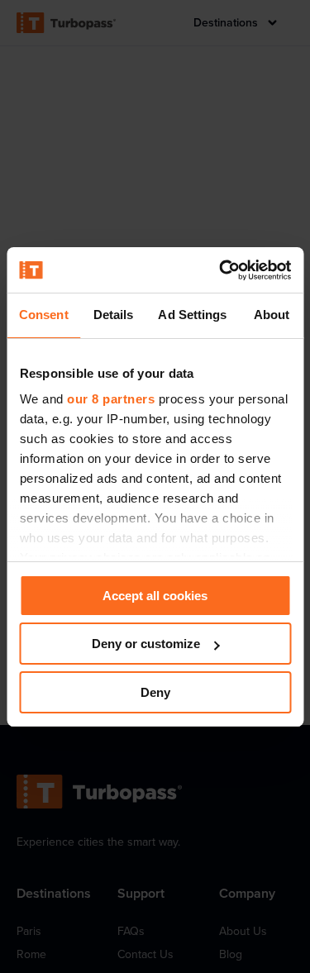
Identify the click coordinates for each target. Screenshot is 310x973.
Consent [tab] (44, 315)
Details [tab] (113, 315)
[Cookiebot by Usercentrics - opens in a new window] (220, 270)
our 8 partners (111, 399)
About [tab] (272, 315)
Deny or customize (146, 644)
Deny (155, 692)
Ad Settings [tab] (192, 315)
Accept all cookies (155, 596)
